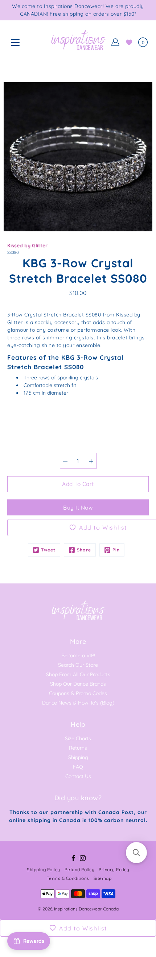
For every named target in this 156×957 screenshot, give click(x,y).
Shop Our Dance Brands (78, 684)
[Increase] (91, 461)
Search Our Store (78, 665)
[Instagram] (83, 858)
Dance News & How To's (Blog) (78, 702)
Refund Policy (80, 869)
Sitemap (103, 878)
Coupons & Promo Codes (78, 693)
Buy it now (78, 507)
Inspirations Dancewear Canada (86, 909)
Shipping (78, 757)
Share (84, 550)
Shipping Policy (43, 869)
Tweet (48, 550)
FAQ (78, 766)
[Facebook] (73, 858)
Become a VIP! (78, 655)
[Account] (115, 42)
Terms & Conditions (68, 878)
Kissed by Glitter (27, 245)
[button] (136, 852)
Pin (116, 550)
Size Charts (78, 738)
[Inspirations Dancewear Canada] (78, 42)
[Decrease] (65, 461)
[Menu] (15, 42)
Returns (78, 748)
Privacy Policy (114, 869)
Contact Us (78, 776)
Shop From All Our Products (78, 674)
